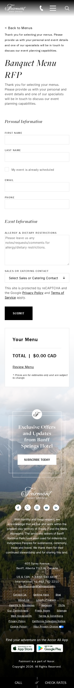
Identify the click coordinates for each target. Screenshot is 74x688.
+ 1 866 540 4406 (44, 577)
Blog (58, 594)
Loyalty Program (46, 600)
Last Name (13, 150)
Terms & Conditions (51, 616)
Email (9, 180)
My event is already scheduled (32, 169)
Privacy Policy (32, 293)
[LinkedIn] (56, 507)
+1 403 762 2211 (46, 581)
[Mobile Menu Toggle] (53, 8)
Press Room (42, 610)
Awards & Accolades (22, 605)
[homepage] (18, 8)
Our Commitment (17, 610)
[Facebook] (18, 507)
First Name (13, 132)
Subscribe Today (37, 460)
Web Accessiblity (21, 616)
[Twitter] (27, 507)
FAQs (62, 605)
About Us (23, 600)
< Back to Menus (18, 28)
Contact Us (20, 594)
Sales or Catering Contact (27, 270)
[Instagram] (37, 507)
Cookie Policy (18, 626)
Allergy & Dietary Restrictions (31, 232)
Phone (10, 197)
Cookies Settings (48, 626)
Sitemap (62, 610)
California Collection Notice (49, 621)
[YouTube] (46, 507)
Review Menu (23, 367)
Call (18, 682)
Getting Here (41, 594)
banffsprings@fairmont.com (37, 586)
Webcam (46, 605)
